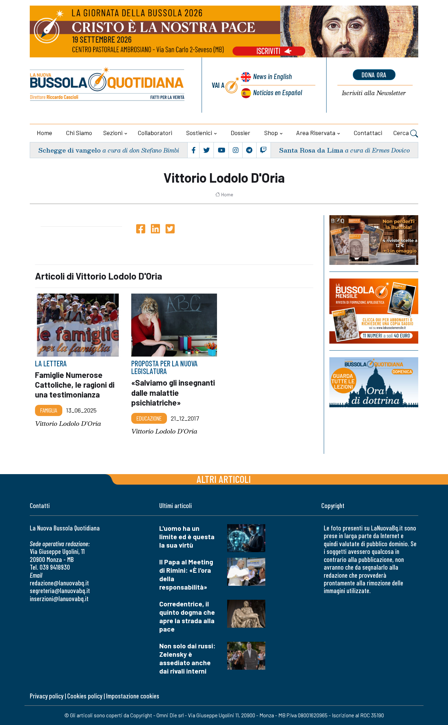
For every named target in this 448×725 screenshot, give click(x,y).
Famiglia (48, 410)
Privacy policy (46, 696)
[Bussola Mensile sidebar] (373, 311)
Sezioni (112, 132)
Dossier (240, 132)
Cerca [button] (401, 132)
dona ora (374, 74)
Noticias (277, 92)
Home (44, 132)
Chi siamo (79, 132)
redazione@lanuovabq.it (59, 583)
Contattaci (368, 132)
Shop (271, 132)
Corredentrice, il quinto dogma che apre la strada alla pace (187, 616)
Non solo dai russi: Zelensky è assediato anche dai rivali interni (187, 658)
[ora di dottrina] (373, 382)
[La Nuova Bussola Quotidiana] (108, 85)
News (272, 76)
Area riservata (315, 132)
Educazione (149, 418)
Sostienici (199, 132)
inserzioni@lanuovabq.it (59, 598)
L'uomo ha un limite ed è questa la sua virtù (187, 536)
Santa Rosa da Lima (311, 150)
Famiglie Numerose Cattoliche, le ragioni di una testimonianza (74, 384)
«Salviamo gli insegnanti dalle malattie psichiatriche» (173, 392)
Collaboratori (155, 132)
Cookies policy (84, 696)
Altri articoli (224, 479)
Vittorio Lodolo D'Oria (68, 423)
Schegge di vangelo (69, 150)
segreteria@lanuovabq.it (60, 590)
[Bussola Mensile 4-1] (373, 240)
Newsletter (374, 93)
